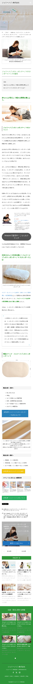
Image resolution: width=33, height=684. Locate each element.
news (11, 676)
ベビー (13, 516)
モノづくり (7, 510)
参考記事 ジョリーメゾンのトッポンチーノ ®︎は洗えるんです (15, 413)
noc (5, 513)
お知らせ (11, 20)
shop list (22, 676)
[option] (17, 634)
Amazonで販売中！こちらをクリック (16, 237)
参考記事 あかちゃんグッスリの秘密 (13, 471)
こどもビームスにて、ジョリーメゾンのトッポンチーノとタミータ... (9, 571)
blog (27, 676)
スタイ (11, 514)
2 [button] (17, 658)
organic (8, 513)
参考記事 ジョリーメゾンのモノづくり (14, 498)
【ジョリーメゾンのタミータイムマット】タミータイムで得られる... (9, 624)
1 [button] (15, 658)
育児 (30, 580)
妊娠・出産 (26, 580)
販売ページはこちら (16, 543)
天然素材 (9, 517)
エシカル (16, 513)
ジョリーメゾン (18, 20)
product (6, 676)
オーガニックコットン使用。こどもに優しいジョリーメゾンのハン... (24, 594)
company (16, 676)
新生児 (14, 517)
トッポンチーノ (25, 20)
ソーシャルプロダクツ (20, 514)
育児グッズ (20, 517)
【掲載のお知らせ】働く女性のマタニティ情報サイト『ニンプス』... (24, 571)
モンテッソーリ (19, 22)
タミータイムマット (6, 630)
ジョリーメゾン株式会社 (10, 3)
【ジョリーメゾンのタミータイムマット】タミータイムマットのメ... (9, 646)
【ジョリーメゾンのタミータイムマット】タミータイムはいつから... (24, 624)
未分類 (5, 632)
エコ (12, 513)
